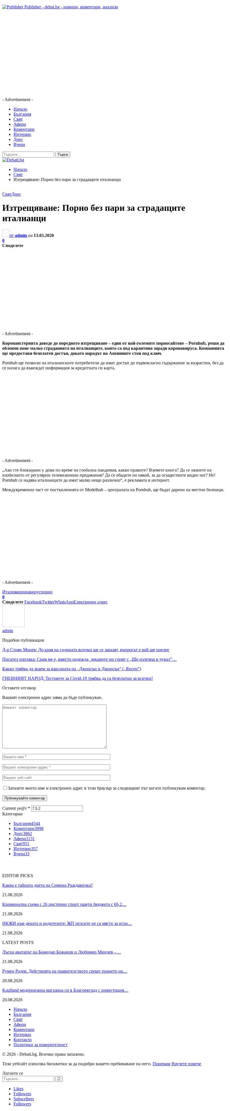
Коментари (23, 129)
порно (46, 591)
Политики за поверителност (40, 1044)
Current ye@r (16, 808)
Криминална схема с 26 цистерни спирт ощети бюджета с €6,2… (64, 904)
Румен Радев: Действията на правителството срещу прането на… (64, 971)
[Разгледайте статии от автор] (13, 625)
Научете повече (186, 1063)
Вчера (19, 144)
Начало (20, 109)
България (22, 114)
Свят (18, 119)
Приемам (161, 1063)
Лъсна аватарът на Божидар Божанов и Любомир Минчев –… (61, 952)
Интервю (22, 134)
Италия (9, 591)
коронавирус (28, 591)
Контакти (22, 1039)
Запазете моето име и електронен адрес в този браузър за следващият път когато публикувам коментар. (107, 788)
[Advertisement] (115, 53)
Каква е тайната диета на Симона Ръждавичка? (47, 885)
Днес (18, 139)
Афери (19, 124)
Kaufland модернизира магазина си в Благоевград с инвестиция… (65, 990)
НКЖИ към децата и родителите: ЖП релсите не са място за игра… (67, 923)
